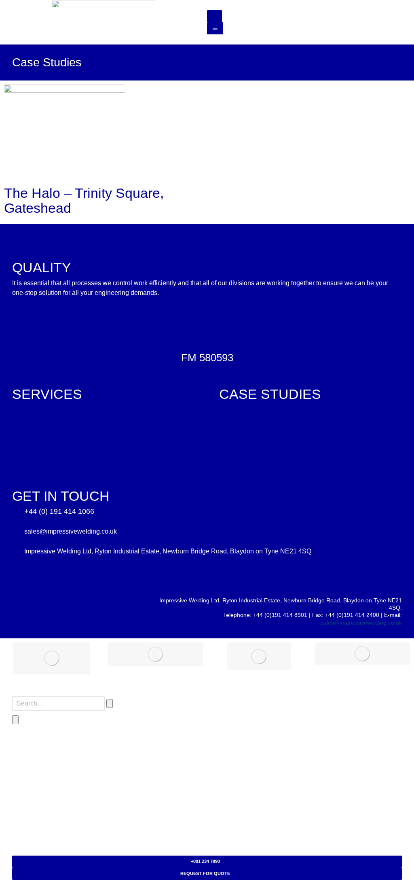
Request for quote (205, 873)
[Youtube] (78, 609)
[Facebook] (21, 609)
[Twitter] (49, 609)
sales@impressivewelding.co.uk (361, 622)
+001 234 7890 (205, 861)
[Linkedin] (106, 609)
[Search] (15, 719)
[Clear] (109, 703)
